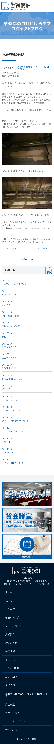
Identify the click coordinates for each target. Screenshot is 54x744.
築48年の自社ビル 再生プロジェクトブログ (31, 41)
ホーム (5, 41)
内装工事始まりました (44, 248)
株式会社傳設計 (30, 739)
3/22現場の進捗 (12, 248)
